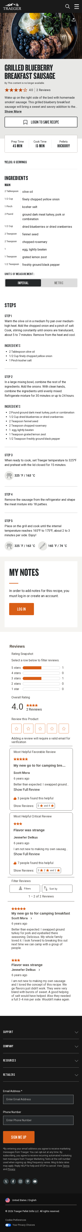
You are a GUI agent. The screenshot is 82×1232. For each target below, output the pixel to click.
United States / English (24, 1200)
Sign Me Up (19, 1137)
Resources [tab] (9, 1060)
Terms (66, 1166)
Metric (58, 283)
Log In (21, 609)
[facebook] (13, 1181)
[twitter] (6, 1181)
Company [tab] (8, 1046)
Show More (13, 111)
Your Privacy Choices (24, 1225)
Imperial (23, 283)
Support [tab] (8, 1032)
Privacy (11, 1169)
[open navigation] (76, 6)
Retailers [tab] (9, 1075)
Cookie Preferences (15, 1220)
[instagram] (20, 1181)
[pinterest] (28, 1181)
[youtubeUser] (35, 1181)
